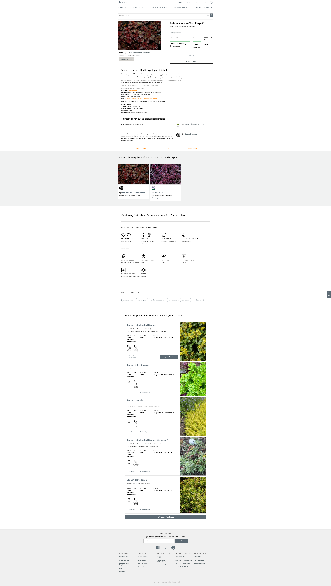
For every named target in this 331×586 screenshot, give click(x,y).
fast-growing (173, 300)
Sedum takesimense (138, 365)
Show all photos (126, 59)
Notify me (191, 55)
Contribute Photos (182, 567)
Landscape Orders (163, 565)
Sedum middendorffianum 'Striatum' (147, 440)
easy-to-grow (138, 98)
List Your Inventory (182, 563)
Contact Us (123, 557)
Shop (180, 2)
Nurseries (141, 567)
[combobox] (143, 357)
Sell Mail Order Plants (183, 560)
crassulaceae (133, 90)
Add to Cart (170, 357)
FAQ (120, 568)
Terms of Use (199, 560)
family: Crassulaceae (157, 300)
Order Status (124, 560)
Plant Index (142, 557)
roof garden (153, 98)
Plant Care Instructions (161, 560)
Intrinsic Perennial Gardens (133, 193)
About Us (197, 557)
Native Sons (159, 193)
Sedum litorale (135, 400)
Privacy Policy (199, 563)
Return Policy (143, 563)
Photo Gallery (140, 148)
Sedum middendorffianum (141, 325)
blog (206, 2)
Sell (197, 2)
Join (181, 541)
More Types (192, 148)
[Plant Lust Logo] (123, 2)
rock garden (146, 98)
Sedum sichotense (137, 479)
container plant (129, 98)
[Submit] (211, 15)
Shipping (160, 557)
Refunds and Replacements (124, 564)
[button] (208, 15)
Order (189, 2)
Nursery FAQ (180, 557)
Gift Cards (142, 560)
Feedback (122, 571)
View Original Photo (158, 198)
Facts (167, 148)
